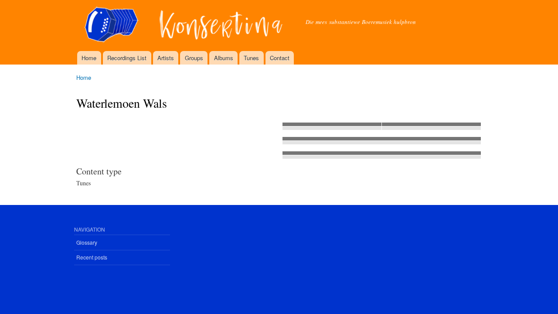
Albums (223, 58)
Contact (279, 58)
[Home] (184, 25)
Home (89, 58)
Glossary (86, 242)
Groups (194, 58)
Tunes (251, 58)
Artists (165, 58)
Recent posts (91, 257)
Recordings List (126, 58)
